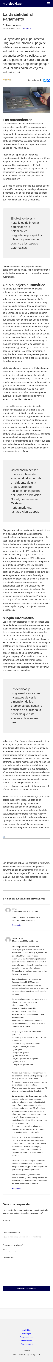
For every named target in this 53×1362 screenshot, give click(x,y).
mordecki (12, 3)
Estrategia (26, 1334)
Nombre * (7, 1220)
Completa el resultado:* (13, 1245)
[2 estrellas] (5, 80)
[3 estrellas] (7, 80)
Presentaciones (26, 1337)
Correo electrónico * (11, 1233)
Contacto (26, 1350)
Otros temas (26, 1341)
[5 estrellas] (10, 80)
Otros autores (26, 1344)
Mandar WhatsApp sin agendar (26, 1354)
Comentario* (8, 1258)
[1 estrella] (3, 80)
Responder (17, 925)
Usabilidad (27, 28)
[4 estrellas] (8, 80)
